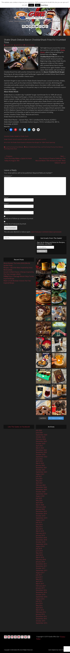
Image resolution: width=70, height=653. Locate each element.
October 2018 (40, 542)
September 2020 (41, 494)
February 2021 (41, 485)
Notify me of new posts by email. (15, 224)
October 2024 (40, 437)
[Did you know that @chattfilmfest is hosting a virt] (59, 407)
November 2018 (41, 540)
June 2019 (39, 524)
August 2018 (40, 546)
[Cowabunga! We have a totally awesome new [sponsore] (43, 297)
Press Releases (19, 147)
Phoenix (52, 147)
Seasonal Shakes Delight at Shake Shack (16, 136)
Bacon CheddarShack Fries (33, 147)
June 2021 (39, 479)
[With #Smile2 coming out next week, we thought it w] (43, 266)
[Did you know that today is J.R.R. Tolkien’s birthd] (59, 297)
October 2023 (40, 444)
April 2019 (39, 529)
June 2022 (39, 459)
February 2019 (41, 533)
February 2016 (41, 612)
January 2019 (40, 535)
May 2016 (39, 605)
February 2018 (41, 560)
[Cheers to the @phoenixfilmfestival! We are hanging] (59, 329)
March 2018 (40, 557)
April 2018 (39, 555)
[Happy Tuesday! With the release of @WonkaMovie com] (43, 329)
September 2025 (41, 435)
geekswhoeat (19, 45)
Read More (44, 5)
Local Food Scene (10, 147)
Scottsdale (7, 149)
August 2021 (40, 474)
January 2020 (40, 509)
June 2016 (39, 603)
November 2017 (41, 566)
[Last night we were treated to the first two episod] (43, 313)
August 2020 (40, 496)
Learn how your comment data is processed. (46, 232)
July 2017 (39, 575)
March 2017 (40, 584)
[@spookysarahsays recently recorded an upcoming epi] (59, 344)
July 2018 (39, 549)
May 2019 (39, 527)
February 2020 (41, 507)
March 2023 (40, 448)
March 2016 (40, 610)
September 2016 (41, 597)
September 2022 (41, 457)
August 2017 (40, 573)
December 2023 (41, 441)
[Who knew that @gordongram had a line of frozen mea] (43, 360)
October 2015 (40, 621)
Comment (8, 176)
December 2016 (41, 590)
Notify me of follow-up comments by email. (18, 219)
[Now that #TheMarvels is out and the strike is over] (43, 344)
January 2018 (40, 562)
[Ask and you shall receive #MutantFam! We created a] (59, 392)
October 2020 (40, 492)
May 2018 (39, 553)
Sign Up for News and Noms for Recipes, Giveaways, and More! (51, 243)
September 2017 (41, 570)
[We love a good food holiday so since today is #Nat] (59, 266)
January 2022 (40, 465)
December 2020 (41, 487)
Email (6, 204)
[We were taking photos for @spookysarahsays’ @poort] (59, 313)
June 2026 (39, 433)
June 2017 (39, 577)
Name (6, 197)
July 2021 (39, 476)
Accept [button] (31, 5)
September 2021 (41, 472)
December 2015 (41, 616)
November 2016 (41, 592)
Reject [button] (37, 5)
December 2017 (41, 564)
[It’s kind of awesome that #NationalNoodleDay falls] (43, 281)
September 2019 (41, 518)
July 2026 (39, 430)
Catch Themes (62, 650)
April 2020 (39, 503)
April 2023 (39, 446)
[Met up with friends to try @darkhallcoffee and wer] (59, 281)
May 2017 (39, 579)
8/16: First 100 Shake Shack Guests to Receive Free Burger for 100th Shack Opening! (29, 142)
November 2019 (41, 514)
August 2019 (40, 520)
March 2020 (40, 505)
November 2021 (41, 468)
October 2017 (40, 568)
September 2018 (41, 544)
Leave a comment (30, 45)
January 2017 (40, 588)
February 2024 (41, 439)
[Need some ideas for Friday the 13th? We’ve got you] (43, 407)
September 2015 (41, 623)
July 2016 (39, 601)
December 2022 (41, 450)
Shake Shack (13, 149)
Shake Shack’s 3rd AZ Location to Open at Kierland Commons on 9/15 (25, 139)
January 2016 (40, 614)
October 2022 (40, 454)
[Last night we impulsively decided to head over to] (43, 392)
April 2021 (39, 483)
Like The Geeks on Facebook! (19, 427)
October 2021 (40, 470)
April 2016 (39, 608)
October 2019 (40, 516)
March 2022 (40, 463)
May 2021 (39, 481)
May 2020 (39, 500)
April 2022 (39, 461)
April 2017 (39, 581)
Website (7, 210)
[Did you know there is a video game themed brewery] (43, 376)
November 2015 (41, 619)
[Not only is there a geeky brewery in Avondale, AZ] (59, 360)
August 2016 (40, 599)
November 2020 (41, 489)
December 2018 (41, 538)
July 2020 (39, 498)
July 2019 (39, 522)
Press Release (59, 147)
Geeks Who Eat (18, 650)
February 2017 (41, 586)
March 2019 (40, 531)
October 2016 (40, 595)
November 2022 (41, 452)
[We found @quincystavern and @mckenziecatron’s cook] (59, 376)
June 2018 (39, 551)
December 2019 (41, 511)
